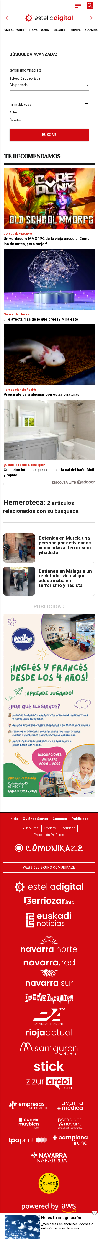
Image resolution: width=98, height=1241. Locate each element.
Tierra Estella (39, 30)
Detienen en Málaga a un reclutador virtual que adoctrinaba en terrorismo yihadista (65, 578)
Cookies (50, 828)
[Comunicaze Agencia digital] (49, 848)
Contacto (60, 819)
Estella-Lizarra (13, 30)
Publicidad (80, 819)
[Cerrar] (94, 1213)
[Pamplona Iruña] (70, 1140)
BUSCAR (49, 135)
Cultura (75, 30)
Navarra (59, 30)
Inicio (14, 819)
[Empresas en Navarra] (27, 1105)
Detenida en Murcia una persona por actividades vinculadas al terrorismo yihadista (65, 545)
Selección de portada (25, 78)
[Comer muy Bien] (27, 1123)
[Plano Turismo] (70, 1123)
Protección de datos (49, 835)
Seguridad (68, 828)
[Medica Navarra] (70, 1105)
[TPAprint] (27, 1140)
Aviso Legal (31, 828)
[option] (49, 18)
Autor (13, 112)
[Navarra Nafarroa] (49, 1157)
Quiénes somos (35, 819)
